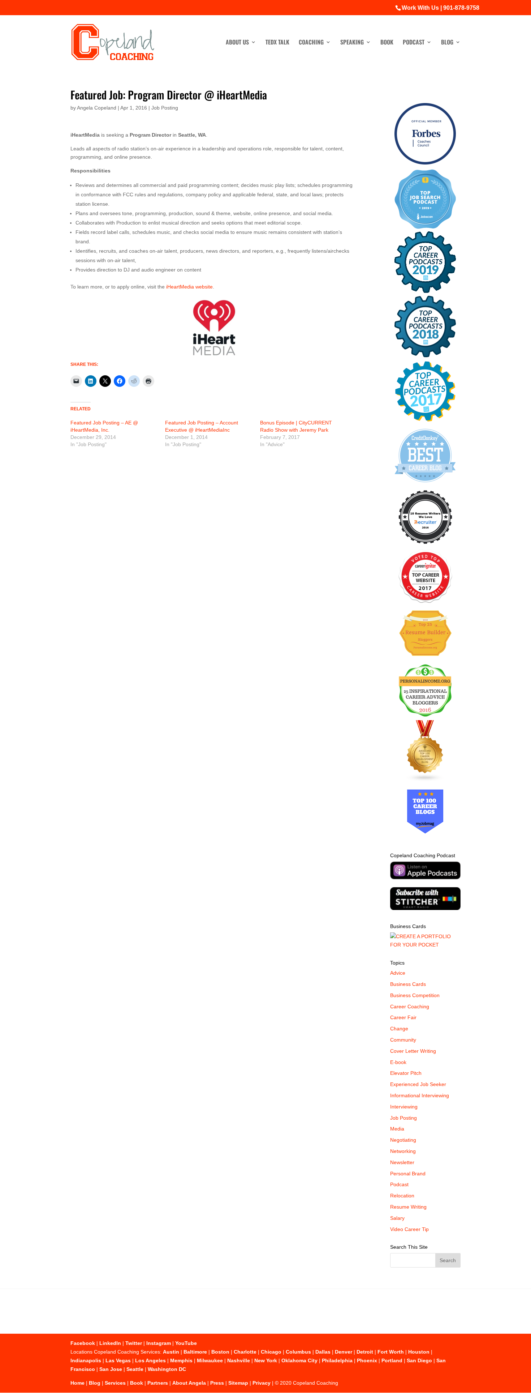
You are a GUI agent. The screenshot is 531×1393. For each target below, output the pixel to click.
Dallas (323, 1352)
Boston (220, 1352)
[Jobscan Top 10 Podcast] (425, 227)
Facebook (82, 1343)
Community (403, 1040)
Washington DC (167, 1369)
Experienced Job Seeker (418, 1084)
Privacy (261, 1383)
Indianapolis (85, 1360)
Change (399, 1028)
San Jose (110, 1369)
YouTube (186, 1343)
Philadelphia (337, 1360)
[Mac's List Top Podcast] (425, 420)
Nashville (238, 1360)
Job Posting (164, 108)
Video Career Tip (409, 1229)
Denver (343, 1352)
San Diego (419, 1360)
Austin (171, 1352)
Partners (157, 1383)
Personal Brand (408, 1173)
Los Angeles (150, 1360)
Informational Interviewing (419, 1095)
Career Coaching (409, 1006)
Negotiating (403, 1140)
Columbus (298, 1352)
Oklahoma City (299, 1360)
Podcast (413, 42)
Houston (418, 1352)
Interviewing (404, 1107)
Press (217, 1383)
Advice (397, 973)
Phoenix (367, 1360)
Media (397, 1129)
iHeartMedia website (189, 287)
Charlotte (245, 1352)
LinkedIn (110, 1343)
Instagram (158, 1343)
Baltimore (195, 1352)
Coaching (311, 42)
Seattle (134, 1369)
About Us (237, 42)
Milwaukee (210, 1360)
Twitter (133, 1343)
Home (77, 1383)
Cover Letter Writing (413, 1051)
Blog (447, 42)
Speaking (352, 42)
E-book (398, 1062)
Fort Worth (390, 1352)
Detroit (365, 1352)
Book (386, 42)
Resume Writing (408, 1207)
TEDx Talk (277, 42)
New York (265, 1360)
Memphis (181, 1360)
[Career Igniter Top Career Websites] (425, 601)
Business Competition (415, 995)
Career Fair (403, 1017)
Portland (391, 1360)
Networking (403, 1151)
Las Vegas (118, 1360)
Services (115, 1383)
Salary (397, 1218)
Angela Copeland (96, 108)
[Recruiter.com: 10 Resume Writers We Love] (425, 545)
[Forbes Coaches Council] (425, 163)
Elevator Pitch (406, 1073)
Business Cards (408, 984)
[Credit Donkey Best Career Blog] (425, 484)
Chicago (271, 1352)
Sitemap (238, 1383)
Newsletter (402, 1162)
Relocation (402, 1195)
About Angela (189, 1383)
